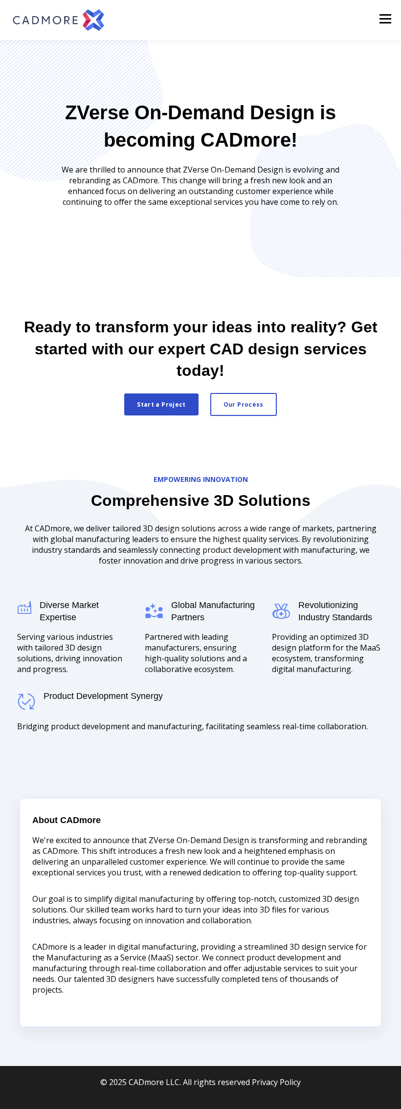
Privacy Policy (276, 1082)
